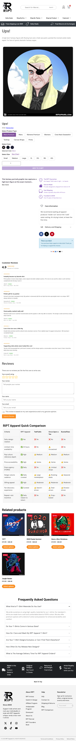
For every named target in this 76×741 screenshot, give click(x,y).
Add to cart (38, 168)
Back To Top (38, 682)
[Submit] (72, 706)
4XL (51, 158)
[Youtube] (16, 728)
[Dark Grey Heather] (8, 147)
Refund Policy (71, 739)
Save (6, 515)
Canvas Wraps (19, 140)
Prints (31, 140)
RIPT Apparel (9, 739)
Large (24, 158)
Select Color (6, 144)
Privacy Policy (60, 739)
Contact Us (45, 700)
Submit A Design (31, 700)
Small (6, 158)
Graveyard (29, 712)
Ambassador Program (30, 708)
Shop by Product (51, 18)
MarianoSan (10, 128)
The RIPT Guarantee (50, 179)
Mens (21, 135)
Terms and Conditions (47, 739)
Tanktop (7, 140)
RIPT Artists (30, 697)
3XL (45, 158)
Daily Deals (9, 18)
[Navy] (12, 147)
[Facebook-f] (10, 723)
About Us (29, 716)
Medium (15, 158)
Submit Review (9, 416)
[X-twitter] (5, 723)
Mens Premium (9, 135)
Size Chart (15, 154)
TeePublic (37, 432)
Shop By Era (20, 18)
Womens (47, 135)
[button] (41, 234)
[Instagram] (16, 723)
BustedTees (65, 432)
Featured (66, 18)
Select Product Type (9, 131)
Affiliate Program (31, 703)
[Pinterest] (5, 728)
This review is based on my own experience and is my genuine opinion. (31, 411)
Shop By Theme (35, 18)
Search (51, 7)
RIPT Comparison (47, 710)
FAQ (42, 697)
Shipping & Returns (48, 703)
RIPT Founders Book (31, 723)
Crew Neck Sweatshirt (63, 135)
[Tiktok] (10, 728)
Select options (9, 547)
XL (31, 158)
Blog (42, 707)
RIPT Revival (30, 719)
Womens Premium (33, 135)
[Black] (3, 147)
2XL (38, 158)
